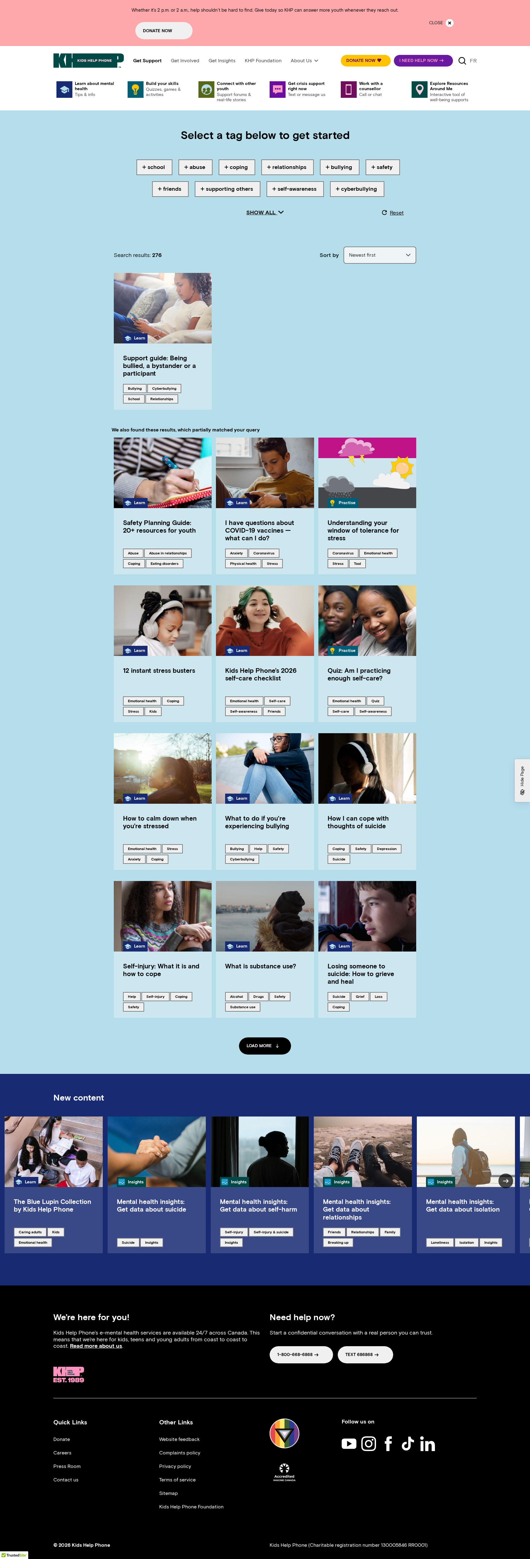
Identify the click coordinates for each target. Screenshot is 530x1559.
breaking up (338, 1242)
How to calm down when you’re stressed (160, 822)
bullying (137, 388)
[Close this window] (450, 23)
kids (155, 711)
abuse (136, 552)
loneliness (441, 1242)
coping (136, 563)
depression (387, 848)
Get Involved (185, 60)
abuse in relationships (168, 552)
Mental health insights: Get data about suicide (151, 1205)
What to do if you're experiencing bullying (257, 822)
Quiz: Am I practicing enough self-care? (359, 674)
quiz (377, 700)
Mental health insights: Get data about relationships (357, 1209)
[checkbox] (154, 167)
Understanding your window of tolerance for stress (363, 530)
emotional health (378, 552)
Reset (397, 212)
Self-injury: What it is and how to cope (161, 970)
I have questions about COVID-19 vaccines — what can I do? (259, 530)
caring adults (30, 1231)
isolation (469, 1242)
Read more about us (96, 1346)
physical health (243, 563)
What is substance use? (260, 966)
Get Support (147, 60)
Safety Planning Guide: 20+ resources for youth (159, 526)
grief (362, 996)
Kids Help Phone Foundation (191, 1507)
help (260, 848)
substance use (242, 1006)
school (136, 398)
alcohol (239, 996)
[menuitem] (147, 61)
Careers (62, 1453)
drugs (261, 996)
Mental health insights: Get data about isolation (463, 1205)
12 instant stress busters (159, 670)
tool (360, 563)
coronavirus (264, 552)
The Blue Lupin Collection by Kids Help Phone (52, 1205)
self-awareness (243, 711)
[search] (462, 61)
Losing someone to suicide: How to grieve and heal (361, 973)
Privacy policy (175, 1466)
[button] (366, 61)
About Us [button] (301, 60)
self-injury (156, 996)
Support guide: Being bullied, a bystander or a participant (159, 365)
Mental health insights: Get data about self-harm (258, 1205)
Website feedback (179, 1439)
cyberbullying (164, 388)
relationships (161, 398)
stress (275, 563)
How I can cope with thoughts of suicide (358, 822)
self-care (279, 700)
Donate (61, 1439)
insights (154, 1242)
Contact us (66, 1480)
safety (280, 848)
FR (473, 60)
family (392, 1231)
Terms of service (177, 1480)
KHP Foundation (263, 60)
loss (380, 996)
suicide (341, 858)
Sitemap (168, 1493)
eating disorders (164, 563)
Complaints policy (179, 1453)
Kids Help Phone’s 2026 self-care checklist (261, 674)
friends (276, 711)
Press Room (67, 1466)
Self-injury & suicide (271, 1231)
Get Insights (222, 60)
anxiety (239, 552)
